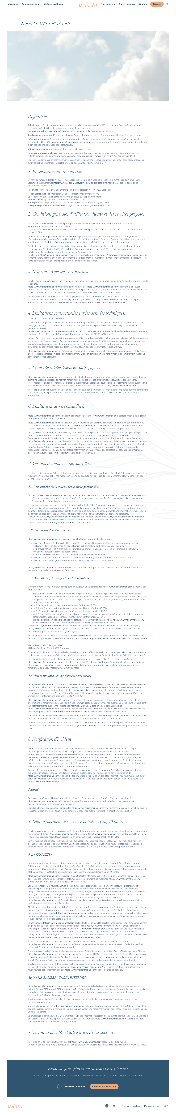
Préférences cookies (131, 1106)
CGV (166, 1106)
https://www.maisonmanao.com (69, 131)
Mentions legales (151, 1106)
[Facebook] (107, 1106)
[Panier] (167, 4)
